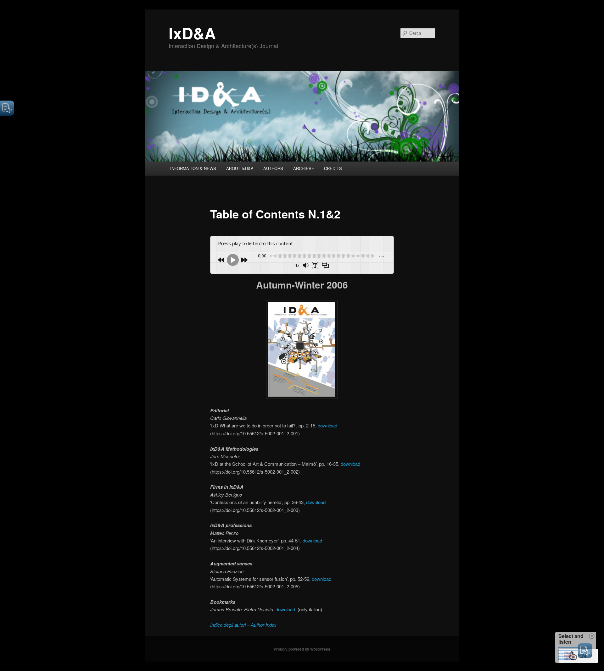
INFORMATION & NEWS (193, 168)
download (327, 425)
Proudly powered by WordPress (302, 649)
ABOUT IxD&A (240, 168)
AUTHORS (273, 168)
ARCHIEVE (303, 168)
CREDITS (333, 168)
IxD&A (192, 33)
